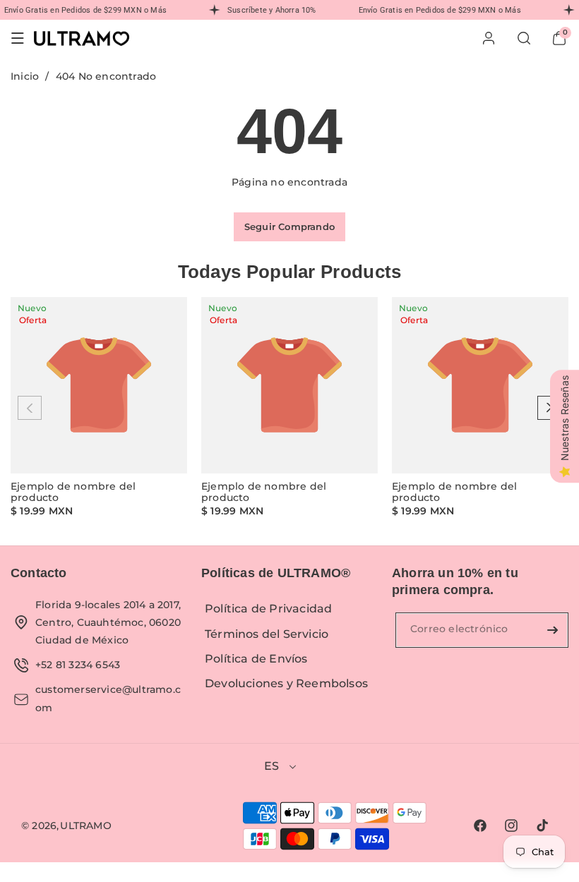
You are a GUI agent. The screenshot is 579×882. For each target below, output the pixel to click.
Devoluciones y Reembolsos (286, 683)
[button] (17, 38)
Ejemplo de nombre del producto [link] (73, 493)
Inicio (25, 76)
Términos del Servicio (266, 634)
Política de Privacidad (268, 608)
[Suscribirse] (552, 630)
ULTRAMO (85, 825)
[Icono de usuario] (488, 38)
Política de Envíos (256, 658)
